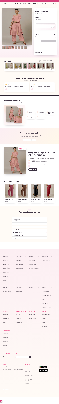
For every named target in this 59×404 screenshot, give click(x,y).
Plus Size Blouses (5, 317)
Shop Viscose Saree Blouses (45, 290)
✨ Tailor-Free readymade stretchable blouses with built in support (29, 0)
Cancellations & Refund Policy (29, 375)
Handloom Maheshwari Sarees (46, 314)
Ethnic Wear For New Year (6, 264)
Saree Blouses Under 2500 (32, 317)
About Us (26, 367)
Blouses (11, 3)
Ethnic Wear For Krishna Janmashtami (8, 277)
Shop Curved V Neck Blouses (19, 264)
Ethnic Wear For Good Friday (6, 275)
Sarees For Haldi (5, 336)
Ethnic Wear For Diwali (6, 260)
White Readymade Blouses (32, 263)
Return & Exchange (35, 3)
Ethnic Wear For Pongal (6, 272)
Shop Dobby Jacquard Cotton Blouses (46, 307)
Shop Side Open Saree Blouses (7, 291)
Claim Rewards (27, 380)
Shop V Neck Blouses (18, 260)
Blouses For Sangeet (18, 318)
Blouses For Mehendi (18, 317)
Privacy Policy (26, 372)
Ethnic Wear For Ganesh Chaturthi (7, 271)
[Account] (53, 3)
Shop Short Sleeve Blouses (19, 290)
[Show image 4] (12, 47)
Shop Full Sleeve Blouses (19, 294)
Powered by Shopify (15, 392)
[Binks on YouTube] (7, 389)
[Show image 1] (3, 47)
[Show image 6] (19, 47)
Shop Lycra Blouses (44, 308)
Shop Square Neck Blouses (19, 268)
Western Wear (22, 3)
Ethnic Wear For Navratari (6, 281)
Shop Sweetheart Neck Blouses (20, 259)
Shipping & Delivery (38, 52)
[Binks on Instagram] (6, 389)
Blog (25, 370)
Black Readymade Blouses (32, 259)
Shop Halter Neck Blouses (19, 263)
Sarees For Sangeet (5, 340)
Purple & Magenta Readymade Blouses (34, 268)
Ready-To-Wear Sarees (45, 321)
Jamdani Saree (44, 327)
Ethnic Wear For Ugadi (6, 267)
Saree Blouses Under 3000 (32, 318)
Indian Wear (16, 3)
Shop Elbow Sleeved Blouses (19, 291)
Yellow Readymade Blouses (32, 264)
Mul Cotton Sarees (44, 317)
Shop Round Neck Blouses (19, 267)
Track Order (46, 3)
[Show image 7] (22, 47)
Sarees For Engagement (6, 346)
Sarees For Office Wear (6, 344)
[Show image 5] (16, 47)
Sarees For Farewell (5, 333)
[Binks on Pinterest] (5, 389)
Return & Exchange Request (28, 379)
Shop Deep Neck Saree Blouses (45, 259)
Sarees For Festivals (5, 345)
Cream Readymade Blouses (32, 260)
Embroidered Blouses (5, 314)
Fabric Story (37, 49)
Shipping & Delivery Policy (28, 376)
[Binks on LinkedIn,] (8, 389)
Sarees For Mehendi (5, 337)
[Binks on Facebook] (3, 389)
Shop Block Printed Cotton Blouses (46, 304)
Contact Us (41, 3)
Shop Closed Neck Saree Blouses (46, 260)
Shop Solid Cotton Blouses (45, 303)
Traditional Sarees (44, 318)
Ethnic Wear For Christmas (6, 263)
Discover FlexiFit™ (32, 169)
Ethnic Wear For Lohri (5, 280)
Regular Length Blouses (6, 318)
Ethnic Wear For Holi (5, 276)
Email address (18, 356)
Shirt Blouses (4, 322)
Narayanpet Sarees (44, 326)
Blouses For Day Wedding (19, 321)
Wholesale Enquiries (27, 383)
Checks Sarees (44, 323)
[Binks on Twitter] (4, 389)
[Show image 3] (9, 47)
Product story (37, 46)
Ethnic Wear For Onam (6, 259)
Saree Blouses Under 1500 (32, 314)
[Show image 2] (6, 47)
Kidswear (28, 3)
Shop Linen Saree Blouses (45, 300)
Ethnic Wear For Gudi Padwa (6, 268)
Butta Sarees (43, 322)
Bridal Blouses (18, 314)
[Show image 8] (25, 47)
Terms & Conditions (27, 371)
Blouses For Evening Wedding (19, 322)
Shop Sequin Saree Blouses (45, 291)
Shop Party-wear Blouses (32, 290)
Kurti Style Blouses (5, 321)
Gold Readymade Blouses (32, 267)
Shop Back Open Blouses (6, 290)
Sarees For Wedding (5, 341)
